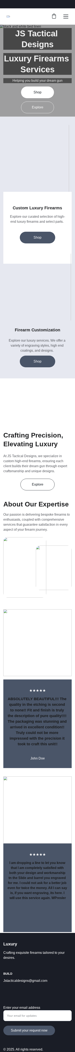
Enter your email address (21, 1007)
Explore (37, 107)
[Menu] (65, 16)
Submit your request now (29, 1030)
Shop (37, 92)
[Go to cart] (54, 16)
